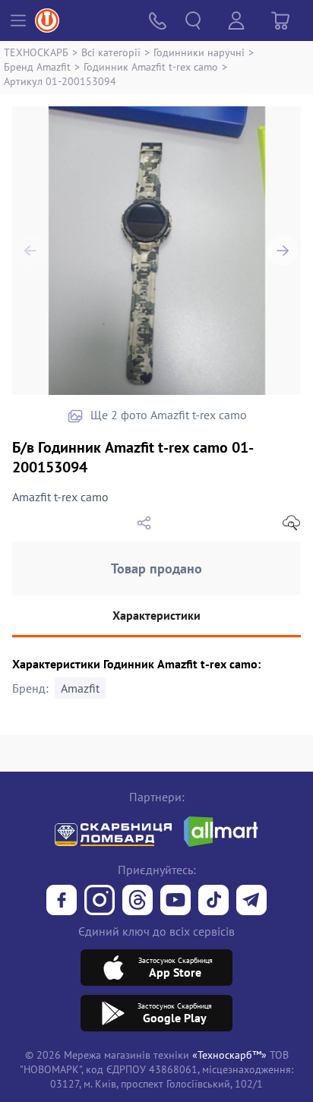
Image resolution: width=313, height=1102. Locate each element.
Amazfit (80, 688)
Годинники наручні (199, 52)
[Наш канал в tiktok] (213, 901)
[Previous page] (30, 250)
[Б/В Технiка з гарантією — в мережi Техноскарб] (175, 901)
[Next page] (282, 250)
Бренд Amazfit (37, 66)
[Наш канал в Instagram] (99, 901)
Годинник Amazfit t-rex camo (151, 66)
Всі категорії (111, 52)
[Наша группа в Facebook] (61, 901)
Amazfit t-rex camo (60, 496)
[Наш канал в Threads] (137, 901)
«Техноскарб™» (229, 1054)
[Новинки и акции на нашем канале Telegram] (251, 901)
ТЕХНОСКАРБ (36, 52)
